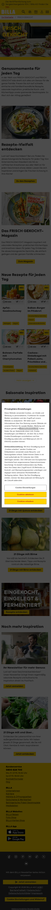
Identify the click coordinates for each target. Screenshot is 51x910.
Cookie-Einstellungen (25, 488)
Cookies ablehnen (25, 494)
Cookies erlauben (25, 501)
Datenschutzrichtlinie (29, 428)
